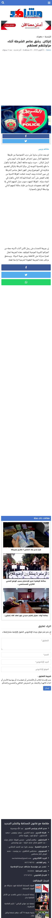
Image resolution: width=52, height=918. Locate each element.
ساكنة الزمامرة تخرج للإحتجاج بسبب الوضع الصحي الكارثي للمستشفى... (26, 583)
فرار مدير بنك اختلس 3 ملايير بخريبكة (26, 549)
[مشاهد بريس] (26, 13)
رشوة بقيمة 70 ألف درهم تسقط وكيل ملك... (19, 914)
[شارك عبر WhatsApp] (26, 282)
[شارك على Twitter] (25, 141)
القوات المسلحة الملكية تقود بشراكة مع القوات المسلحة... (19, 887)
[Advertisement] (26, 78)
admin (48, 50)
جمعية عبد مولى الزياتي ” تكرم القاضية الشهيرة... (19, 905)
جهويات (39, 36)
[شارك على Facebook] (25, 136)
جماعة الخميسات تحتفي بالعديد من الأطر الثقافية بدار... (18, 896)
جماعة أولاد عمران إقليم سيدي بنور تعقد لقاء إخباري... (26, 615)
